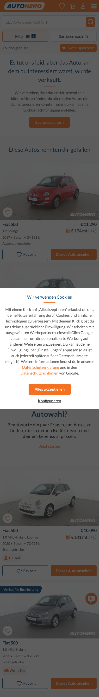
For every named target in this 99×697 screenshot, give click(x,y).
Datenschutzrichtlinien (39, 373)
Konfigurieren (49, 401)
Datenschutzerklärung (40, 367)
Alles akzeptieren (50, 389)
